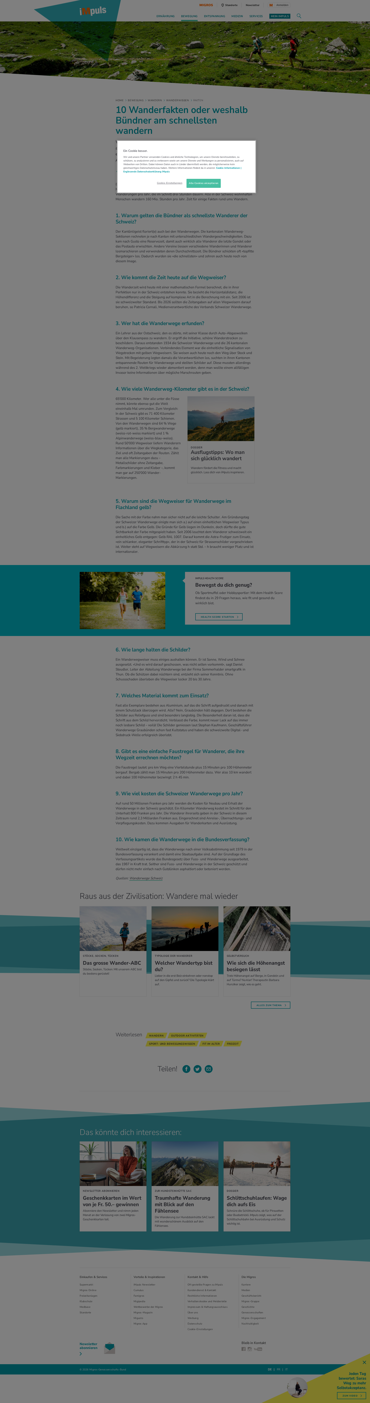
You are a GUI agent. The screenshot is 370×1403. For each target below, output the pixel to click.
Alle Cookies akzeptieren (203, 183)
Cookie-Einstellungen (169, 183)
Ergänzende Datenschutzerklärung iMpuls (146, 171)
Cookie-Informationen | (228, 168)
